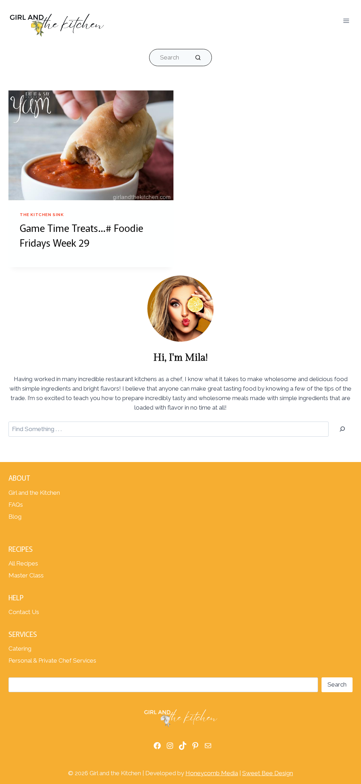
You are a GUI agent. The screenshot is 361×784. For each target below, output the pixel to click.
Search (337, 684)
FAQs (15, 504)
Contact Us (23, 611)
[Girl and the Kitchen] (56, 23)
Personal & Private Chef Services (52, 660)
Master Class (26, 575)
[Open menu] (346, 20)
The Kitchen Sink (42, 214)
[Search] (342, 429)
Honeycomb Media (211, 773)
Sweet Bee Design (267, 773)
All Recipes (23, 563)
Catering (19, 648)
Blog (15, 516)
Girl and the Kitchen (34, 492)
